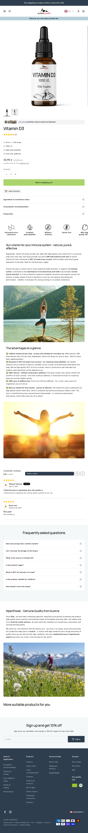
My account (76, 762)
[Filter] (77, 473)
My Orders (76, 766)
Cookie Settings (25, 825)
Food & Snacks (31, 792)
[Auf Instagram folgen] (10, 812)
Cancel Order (54, 773)
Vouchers (29, 802)
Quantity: (7, 169)
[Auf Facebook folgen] (4, 812)
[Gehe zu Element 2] (14, 112)
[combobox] (69, 11)
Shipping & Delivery (53, 767)
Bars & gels (30, 787)
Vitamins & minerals (30, 782)
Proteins (29, 762)
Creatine (29, 777)
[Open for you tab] (3, 829)
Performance (8, 792)
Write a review (32, 474)
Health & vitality (6, 786)
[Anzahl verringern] (7, 174)
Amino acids (31, 766)
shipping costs (24, 163)
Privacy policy (8, 822)
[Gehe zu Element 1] (6, 112)
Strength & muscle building (9, 766)
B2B (73, 770)
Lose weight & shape (8, 779)
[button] (9, 135)
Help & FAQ (53, 762)
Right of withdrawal (22, 822)
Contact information (10, 825)
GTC (32, 822)
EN (69, 11)
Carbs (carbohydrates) (32, 771)
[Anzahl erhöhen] (15, 174)
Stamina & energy (7, 772)
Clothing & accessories (30, 796)
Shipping (39, 822)
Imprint (47, 822)
